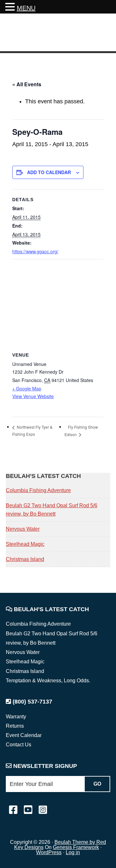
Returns (15, 726)
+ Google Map (26, 388)
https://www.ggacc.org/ (35, 251)
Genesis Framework (76, 847)
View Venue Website (33, 396)
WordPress (49, 852)
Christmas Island (25, 559)
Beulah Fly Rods (51, 33)
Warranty (16, 716)
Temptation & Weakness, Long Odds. (48, 680)
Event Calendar (24, 735)
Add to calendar (49, 172)
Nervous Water (23, 529)
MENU (26, 8)
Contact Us (18, 744)
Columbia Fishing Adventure (38, 490)
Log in (73, 852)
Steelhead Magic (25, 544)
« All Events (26, 84)
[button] (11, 7)
